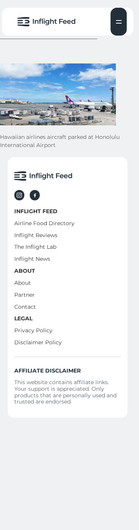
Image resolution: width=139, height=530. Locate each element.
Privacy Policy (33, 330)
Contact (25, 306)
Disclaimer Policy (38, 342)
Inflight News (32, 258)
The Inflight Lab (35, 246)
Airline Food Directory (44, 223)
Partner (24, 294)
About (22, 282)
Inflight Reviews (36, 235)
